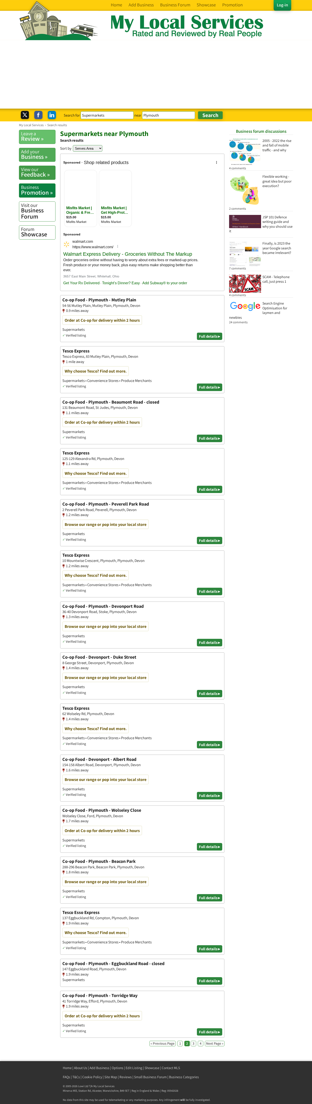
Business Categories (184, 1077)
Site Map (110, 1077)
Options (117, 1068)
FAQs (66, 1077)
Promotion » (37, 190)
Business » (34, 154)
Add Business (99, 1068)
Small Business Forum (150, 1077)
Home (67, 1068)
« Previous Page (163, 1043)
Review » (32, 136)
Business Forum (32, 211)
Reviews (125, 1077)
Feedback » (35, 172)
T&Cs (76, 1077)
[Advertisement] (156, 74)
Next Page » (214, 1043)
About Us (80, 1068)
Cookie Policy (92, 1077)
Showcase (34, 232)
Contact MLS (171, 1068)
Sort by (65, 148)
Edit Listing (134, 1068)
